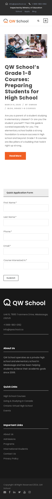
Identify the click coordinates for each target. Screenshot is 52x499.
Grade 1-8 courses (25, 108)
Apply (27, 11)
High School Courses (14, 396)
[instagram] (29, 492)
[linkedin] (14, 492)
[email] (4, 492)
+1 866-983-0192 (39, 4)
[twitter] (19, 492)
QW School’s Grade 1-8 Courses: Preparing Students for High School (22, 82)
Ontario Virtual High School (18, 405)
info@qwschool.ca (17, 4)
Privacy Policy (10, 458)
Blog (34, 11)
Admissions (9, 439)
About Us (8, 434)
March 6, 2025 (13, 104)
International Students (15, 448)
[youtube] (24, 492)
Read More (15, 155)
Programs (8, 444)
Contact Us (9, 453)
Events (7, 410)
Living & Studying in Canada (18, 401)
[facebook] (9, 492)
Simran (33, 104)
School (19, 11)
